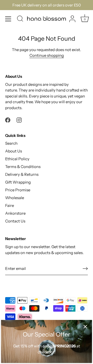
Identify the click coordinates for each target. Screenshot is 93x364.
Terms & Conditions (23, 166)
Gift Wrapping (18, 182)
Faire (9, 205)
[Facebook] (7, 119)
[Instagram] (19, 119)
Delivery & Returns (21, 174)
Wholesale (14, 197)
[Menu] (8, 19)
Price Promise (17, 189)
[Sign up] (85, 268)
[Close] (85, 326)
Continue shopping (46, 55)
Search (11, 143)
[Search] (20, 19)
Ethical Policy (17, 158)
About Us (13, 151)
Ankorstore (15, 213)
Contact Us (15, 221)
